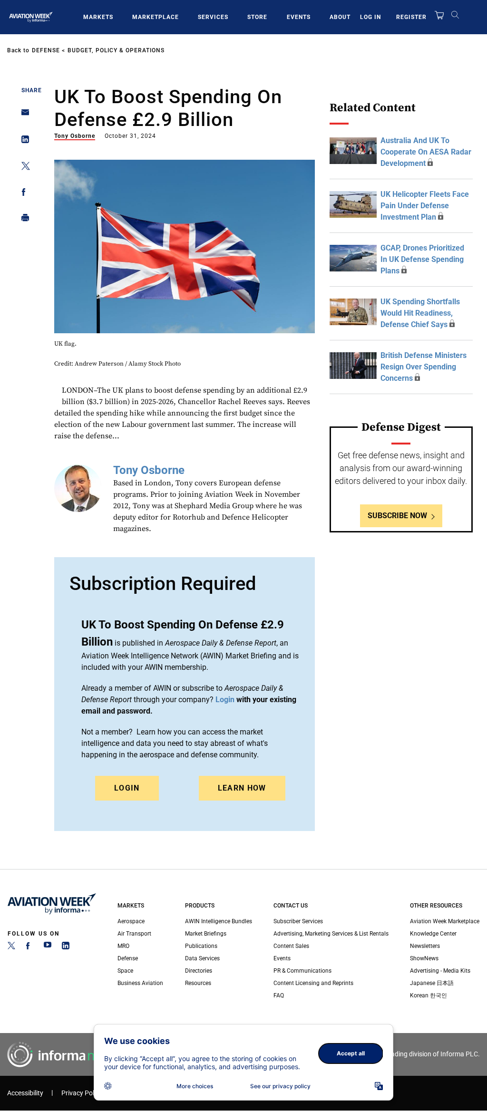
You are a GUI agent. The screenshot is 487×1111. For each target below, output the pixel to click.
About (340, 17)
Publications (201, 946)
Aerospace (131, 921)
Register (411, 17)
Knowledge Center (433, 933)
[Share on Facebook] (22, 194)
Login (127, 787)
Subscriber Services (298, 921)
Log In (370, 17)
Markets (98, 17)
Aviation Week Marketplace (444, 921)
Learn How (242, 787)
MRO (123, 946)
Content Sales (291, 946)
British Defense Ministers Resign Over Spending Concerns (423, 367)
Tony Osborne (74, 136)
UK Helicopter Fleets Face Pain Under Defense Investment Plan (424, 206)
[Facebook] (29, 947)
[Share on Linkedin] (22, 141)
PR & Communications (302, 970)
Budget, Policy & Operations (116, 50)
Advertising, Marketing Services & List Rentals (331, 933)
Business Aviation (140, 983)
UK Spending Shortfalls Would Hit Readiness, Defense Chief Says (420, 313)
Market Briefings (205, 933)
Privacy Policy (81, 1093)
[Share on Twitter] (22, 168)
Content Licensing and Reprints (313, 983)
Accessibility (25, 1093)
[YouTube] (47, 947)
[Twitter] (11, 947)
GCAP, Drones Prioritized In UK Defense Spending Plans (422, 259)
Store (257, 17)
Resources (198, 983)
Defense (46, 50)
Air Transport (134, 933)
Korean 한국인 (428, 995)
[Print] (22, 220)
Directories (198, 970)
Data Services (202, 958)
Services (213, 17)
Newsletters (425, 946)
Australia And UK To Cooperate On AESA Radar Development (425, 152)
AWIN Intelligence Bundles (218, 921)
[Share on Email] (22, 115)
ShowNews (424, 958)
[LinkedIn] (65, 947)
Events (299, 17)
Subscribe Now (397, 515)
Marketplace (155, 17)
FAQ (278, 995)
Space (125, 970)
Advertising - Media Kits (440, 970)
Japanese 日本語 (432, 983)
